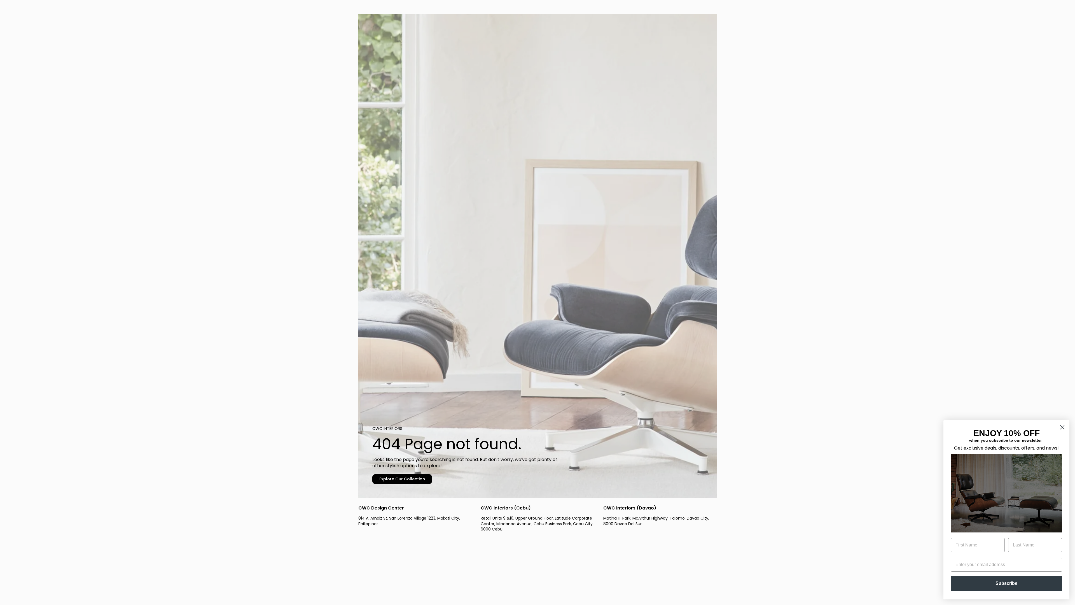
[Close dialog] (1062, 427)
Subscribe (1006, 583)
